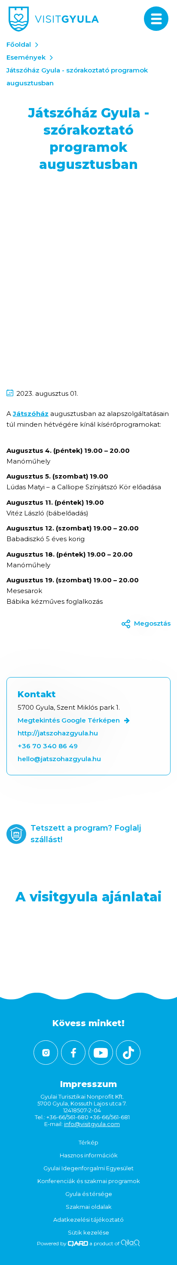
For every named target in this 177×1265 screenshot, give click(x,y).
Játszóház (31, 414)
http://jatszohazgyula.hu (58, 733)
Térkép (88, 1142)
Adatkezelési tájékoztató (88, 1219)
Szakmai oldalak (89, 1206)
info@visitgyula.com (92, 1123)
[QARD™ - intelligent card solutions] (78, 1243)
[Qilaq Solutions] (130, 1243)
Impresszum (88, 1084)
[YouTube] (100, 1052)
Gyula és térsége (88, 1193)
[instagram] (46, 1052)
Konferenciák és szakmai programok (88, 1181)
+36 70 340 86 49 (48, 746)
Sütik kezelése (88, 1232)
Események (26, 57)
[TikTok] (128, 1052)
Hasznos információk (89, 1155)
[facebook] (73, 1052)
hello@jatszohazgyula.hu (59, 759)
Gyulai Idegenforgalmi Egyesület (88, 1168)
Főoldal (18, 44)
